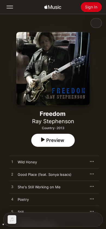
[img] (52, 7)
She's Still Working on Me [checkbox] (39, 187)
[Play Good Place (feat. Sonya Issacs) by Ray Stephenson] (12, 174)
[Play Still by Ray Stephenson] (12, 211)
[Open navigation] (10, 7)
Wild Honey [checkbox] (27, 162)
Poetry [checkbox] (23, 199)
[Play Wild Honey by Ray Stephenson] (12, 162)
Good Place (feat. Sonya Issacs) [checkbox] (44, 174)
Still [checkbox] (21, 212)
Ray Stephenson (53, 121)
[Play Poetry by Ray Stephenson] (12, 199)
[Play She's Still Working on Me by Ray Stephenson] (12, 187)
